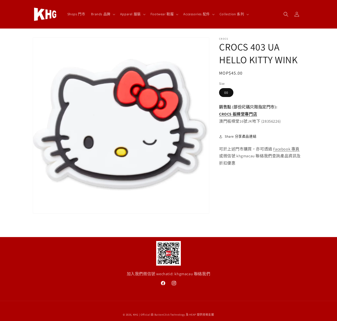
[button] (102, 14)
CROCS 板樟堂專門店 (238, 114)
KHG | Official (141, 314)
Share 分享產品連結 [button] (240, 136)
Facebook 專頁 (286, 149)
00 (226, 93)
